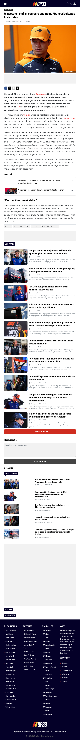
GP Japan (46, 638)
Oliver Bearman (10, 678)
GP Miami (46, 649)
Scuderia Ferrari (29, 638)
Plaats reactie (40, 461)
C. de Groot (14, 22)
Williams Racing (29, 663)
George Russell (10, 652)
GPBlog (26, 115)
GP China (46, 634)
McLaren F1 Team (19, 227)
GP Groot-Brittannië (49, 667)
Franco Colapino (11, 671)
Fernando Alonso (11, 660)
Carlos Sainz (10, 692)
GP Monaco (47, 656)
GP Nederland (47, 678)
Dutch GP (45, 227)
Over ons (65, 663)
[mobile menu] (5, 3)
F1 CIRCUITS (47, 626)
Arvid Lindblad (10, 685)
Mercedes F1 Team (30, 641)
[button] (68, 3)
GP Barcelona (47, 660)
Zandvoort (41, 94)
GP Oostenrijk (47, 663)
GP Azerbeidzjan (48, 689)
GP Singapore (47, 692)
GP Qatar (46, 711)
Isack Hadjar (10, 634)
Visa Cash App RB (30, 659)
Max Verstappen (11, 631)
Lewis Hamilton (11, 649)
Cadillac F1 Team (29, 670)
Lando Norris (69, 118)
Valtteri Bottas (10, 707)
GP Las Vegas (47, 707)
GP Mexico (46, 700)
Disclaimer (45, 732)
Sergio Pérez (10, 703)
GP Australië (47, 631)
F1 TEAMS (27, 626)
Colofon (64, 667)
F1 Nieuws (8, 227)
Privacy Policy (36, 732)
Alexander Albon (11, 689)
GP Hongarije (47, 674)
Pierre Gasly (9, 667)
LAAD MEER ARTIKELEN (40, 432)
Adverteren (65, 674)
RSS (52, 732)
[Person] (74, 3)
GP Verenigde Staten (50, 696)
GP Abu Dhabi (47, 714)
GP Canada (46, 652)
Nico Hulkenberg (11, 696)
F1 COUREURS (10, 626)
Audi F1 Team (28, 666)
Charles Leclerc (11, 645)
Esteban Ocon (10, 674)
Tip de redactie (67, 670)
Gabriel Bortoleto (11, 700)
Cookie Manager (60, 732)
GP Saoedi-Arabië (49, 645)
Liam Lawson (10, 682)
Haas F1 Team (29, 655)
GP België (46, 671)
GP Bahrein (46, 641)
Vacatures (65, 678)
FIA (18, 107)
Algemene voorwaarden (22, 732)
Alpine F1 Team (29, 652)
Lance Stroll (9, 663)
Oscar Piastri (10, 641)
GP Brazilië (46, 703)
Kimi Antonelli (10, 656)
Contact (64, 681)
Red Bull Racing (29, 631)
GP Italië (46, 682)
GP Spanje (46, 685)
